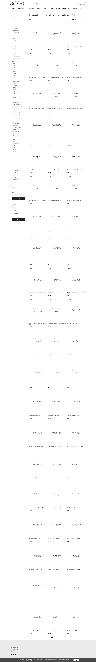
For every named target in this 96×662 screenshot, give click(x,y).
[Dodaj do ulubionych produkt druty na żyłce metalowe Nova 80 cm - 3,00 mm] (84, 84)
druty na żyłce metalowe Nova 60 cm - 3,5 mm (56, 77)
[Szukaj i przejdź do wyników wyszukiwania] (60, 3)
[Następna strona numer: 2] (85, 19)
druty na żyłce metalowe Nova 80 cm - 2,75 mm (56, 108)
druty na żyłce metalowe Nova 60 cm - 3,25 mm (37, 77)
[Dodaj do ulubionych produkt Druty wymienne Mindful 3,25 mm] (84, 391)
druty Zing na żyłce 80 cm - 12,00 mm (73, 507)
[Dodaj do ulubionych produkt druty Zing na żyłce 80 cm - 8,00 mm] (64, 545)
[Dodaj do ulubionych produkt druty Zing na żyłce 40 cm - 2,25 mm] (84, 576)
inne (69, 645)
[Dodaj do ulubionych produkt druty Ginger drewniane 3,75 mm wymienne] (64, 607)
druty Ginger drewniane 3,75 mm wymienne (55, 630)
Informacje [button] (32, 643)
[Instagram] (13, 654)
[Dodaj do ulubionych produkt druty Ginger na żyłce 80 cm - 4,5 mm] (45, 23)
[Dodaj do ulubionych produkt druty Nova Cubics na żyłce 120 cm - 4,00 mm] (64, 453)
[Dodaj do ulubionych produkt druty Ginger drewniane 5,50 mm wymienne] (84, 607)
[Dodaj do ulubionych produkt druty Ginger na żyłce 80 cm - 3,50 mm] (84, 330)
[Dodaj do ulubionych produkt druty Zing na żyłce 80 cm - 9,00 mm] (64, 514)
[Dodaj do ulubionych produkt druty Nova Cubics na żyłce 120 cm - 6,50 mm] (45, 422)
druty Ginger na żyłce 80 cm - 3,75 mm (35, 569)
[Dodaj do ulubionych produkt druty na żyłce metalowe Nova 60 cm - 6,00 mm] (64, 146)
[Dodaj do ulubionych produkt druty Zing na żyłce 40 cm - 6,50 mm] (64, 576)
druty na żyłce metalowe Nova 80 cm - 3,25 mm (75, 200)
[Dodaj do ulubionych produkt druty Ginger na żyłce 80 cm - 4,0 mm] (64, 330)
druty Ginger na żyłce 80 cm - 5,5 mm (73, 323)
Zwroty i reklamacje (33, 647)
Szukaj (18, 198)
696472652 (13, 651)
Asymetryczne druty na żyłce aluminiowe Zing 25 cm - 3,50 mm (76, 293)
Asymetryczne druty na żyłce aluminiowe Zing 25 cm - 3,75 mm (57, 293)
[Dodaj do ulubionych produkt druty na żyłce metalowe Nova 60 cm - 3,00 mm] (64, 176)
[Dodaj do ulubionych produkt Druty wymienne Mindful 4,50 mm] (45, 391)
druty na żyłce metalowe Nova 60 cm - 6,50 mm (37, 169)
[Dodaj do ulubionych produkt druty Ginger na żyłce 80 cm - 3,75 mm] (45, 545)
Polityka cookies (33, 651)
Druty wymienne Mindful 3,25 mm (73, 415)
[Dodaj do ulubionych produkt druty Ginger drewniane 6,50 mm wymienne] (45, 607)
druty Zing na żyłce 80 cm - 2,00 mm (73, 569)
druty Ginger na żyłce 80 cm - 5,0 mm (35, 354)
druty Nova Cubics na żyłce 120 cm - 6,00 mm (55, 446)
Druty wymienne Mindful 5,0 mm (72, 384)
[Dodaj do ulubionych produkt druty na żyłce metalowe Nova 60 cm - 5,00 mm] (84, 146)
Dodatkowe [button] (70, 643)
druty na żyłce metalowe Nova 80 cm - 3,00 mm (75, 108)
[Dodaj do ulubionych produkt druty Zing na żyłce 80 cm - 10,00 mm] (45, 514)
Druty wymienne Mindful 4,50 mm (34, 415)
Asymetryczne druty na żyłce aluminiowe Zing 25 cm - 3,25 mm (37, 324)
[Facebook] (11, 654)
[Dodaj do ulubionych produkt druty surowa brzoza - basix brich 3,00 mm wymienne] (64, 299)
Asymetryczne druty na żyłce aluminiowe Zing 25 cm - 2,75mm (37, 601)
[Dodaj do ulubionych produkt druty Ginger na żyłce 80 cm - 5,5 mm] (84, 299)
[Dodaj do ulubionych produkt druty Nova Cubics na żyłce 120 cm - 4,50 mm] (45, 453)
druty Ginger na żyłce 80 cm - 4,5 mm (35, 46)
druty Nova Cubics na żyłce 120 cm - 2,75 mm (36, 507)
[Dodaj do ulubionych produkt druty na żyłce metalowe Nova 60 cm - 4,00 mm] (84, 53)
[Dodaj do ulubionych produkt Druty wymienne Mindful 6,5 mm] (45, 361)
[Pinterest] (15, 654)
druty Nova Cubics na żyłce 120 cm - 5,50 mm (75, 446)
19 (82, 19)
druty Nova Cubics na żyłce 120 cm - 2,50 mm (55, 507)
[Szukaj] (24, 190)
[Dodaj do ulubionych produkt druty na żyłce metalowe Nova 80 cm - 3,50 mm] (64, 207)
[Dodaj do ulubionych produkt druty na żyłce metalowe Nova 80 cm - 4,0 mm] (45, 84)
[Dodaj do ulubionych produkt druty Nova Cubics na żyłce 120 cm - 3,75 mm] (84, 453)
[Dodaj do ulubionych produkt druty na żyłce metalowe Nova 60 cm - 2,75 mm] (64, 115)
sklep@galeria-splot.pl (14, 649)
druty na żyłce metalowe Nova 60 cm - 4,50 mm (75, 46)
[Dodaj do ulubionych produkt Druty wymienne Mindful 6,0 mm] (64, 361)
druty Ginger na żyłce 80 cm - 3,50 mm (73, 354)
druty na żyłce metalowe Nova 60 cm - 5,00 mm (75, 169)
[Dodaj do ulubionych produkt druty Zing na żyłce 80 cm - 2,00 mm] (84, 545)
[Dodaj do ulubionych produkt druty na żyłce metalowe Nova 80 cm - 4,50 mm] (45, 207)
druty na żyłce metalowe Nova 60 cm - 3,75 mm (37, 200)
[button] (45, 8)
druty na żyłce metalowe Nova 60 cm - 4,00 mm (75, 77)
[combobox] (33, 19)
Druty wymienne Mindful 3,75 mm (54, 415)
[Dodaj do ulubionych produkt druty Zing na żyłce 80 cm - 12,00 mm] (84, 484)
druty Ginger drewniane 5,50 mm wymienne (74, 630)
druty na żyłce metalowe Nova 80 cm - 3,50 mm (56, 231)
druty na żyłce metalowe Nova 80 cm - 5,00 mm (75, 231)
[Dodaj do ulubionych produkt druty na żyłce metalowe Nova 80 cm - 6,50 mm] (64, 238)
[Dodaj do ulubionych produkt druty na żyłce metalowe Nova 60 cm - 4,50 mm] (84, 23)
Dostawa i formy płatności (34, 645)
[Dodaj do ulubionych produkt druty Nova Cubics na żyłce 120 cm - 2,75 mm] (45, 484)
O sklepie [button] (51, 643)
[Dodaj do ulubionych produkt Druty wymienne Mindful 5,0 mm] (84, 361)
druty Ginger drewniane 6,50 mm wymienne (36, 630)
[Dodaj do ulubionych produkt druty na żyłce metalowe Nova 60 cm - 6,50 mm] (45, 146)
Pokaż (18, 219)
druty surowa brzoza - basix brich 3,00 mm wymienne (57, 323)
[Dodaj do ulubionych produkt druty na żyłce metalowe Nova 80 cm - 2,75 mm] (64, 84)
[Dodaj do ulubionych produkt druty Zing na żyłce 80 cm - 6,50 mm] (84, 514)
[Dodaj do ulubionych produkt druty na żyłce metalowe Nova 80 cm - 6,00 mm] (45, 238)
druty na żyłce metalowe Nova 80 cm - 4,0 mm (36, 108)
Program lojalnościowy (53, 645)
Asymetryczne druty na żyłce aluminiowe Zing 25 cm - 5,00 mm (76, 262)
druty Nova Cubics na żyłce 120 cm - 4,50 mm (36, 477)
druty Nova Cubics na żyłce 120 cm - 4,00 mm (55, 477)
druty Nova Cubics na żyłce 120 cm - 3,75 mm (75, 477)
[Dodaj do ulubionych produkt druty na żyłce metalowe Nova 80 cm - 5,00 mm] (84, 207)
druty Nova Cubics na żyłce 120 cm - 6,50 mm (36, 446)
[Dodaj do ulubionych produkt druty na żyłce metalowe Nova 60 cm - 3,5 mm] (64, 53)
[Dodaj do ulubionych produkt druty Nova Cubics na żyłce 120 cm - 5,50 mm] (84, 422)
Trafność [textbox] (29, 19)
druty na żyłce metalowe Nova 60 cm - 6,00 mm (56, 169)
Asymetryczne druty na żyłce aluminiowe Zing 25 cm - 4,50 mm (37, 293)
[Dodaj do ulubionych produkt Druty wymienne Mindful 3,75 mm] (64, 391)
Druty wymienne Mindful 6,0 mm (53, 384)
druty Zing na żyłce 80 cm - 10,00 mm (35, 538)
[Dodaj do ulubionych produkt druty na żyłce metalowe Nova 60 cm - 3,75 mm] (45, 176)
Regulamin (32, 649)
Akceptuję (76, 660)
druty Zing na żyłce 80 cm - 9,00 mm (54, 538)
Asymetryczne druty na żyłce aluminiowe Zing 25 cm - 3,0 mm (57, 47)
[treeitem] (18, 19)
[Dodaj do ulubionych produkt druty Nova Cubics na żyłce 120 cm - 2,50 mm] (64, 484)
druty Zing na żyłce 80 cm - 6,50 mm (73, 538)
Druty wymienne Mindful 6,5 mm (34, 384)
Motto (50, 647)
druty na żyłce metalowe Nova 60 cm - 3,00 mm (56, 200)
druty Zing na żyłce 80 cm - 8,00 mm (54, 569)
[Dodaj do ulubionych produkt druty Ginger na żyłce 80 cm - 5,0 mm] (45, 330)
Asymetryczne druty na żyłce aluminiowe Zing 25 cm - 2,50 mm (76, 139)
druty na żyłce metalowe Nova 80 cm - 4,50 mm (37, 231)
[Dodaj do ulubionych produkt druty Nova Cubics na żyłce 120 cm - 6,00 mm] (64, 422)
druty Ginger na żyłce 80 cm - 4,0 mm (54, 354)
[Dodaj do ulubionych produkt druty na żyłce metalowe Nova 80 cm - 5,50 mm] (45, 115)
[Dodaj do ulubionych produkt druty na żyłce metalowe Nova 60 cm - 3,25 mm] (45, 53)
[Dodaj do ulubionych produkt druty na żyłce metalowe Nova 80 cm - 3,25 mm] (84, 176)
